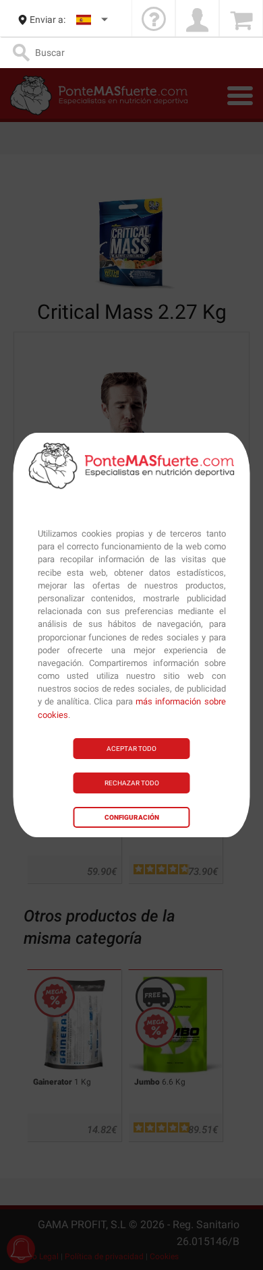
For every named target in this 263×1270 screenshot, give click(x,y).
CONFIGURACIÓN (132, 817)
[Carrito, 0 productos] (241, 20)
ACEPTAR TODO (131, 748)
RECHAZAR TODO (132, 783)
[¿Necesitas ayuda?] (153, 20)
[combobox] (93, 20)
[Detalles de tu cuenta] (197, 20)
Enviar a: (47, 19)
